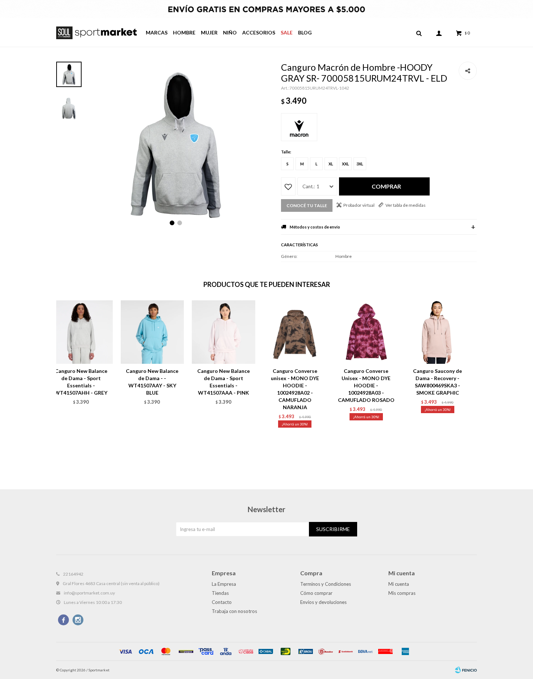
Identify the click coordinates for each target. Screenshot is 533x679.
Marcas (157, 32)
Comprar (386, 186)
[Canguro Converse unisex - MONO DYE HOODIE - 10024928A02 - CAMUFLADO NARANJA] (295, 332)
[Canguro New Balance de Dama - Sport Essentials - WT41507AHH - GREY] (81, 332)
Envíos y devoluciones (323, 602)
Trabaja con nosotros (234, 611)
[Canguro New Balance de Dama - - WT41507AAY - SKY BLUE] (152, 332)
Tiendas (220, 593)
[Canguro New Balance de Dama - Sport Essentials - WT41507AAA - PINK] (223, 332)
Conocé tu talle (306, 205)
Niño (230, 32)
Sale (287, 32)
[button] (419, 33)
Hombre (184, 32)
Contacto (222, 602)
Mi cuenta (398, 584)
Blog (305, 32)
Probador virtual (359, 205)
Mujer (209, 32)
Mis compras (402, 593)
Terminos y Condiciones (325, 584)
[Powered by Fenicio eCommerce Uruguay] (466, 669)
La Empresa (224, 584)
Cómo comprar (316, 593)
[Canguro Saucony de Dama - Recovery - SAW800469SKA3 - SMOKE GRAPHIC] (437, 332)
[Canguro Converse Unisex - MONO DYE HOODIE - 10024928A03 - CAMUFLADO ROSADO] (366, 332)
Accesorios (258, 32)
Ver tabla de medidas (405, 205)
